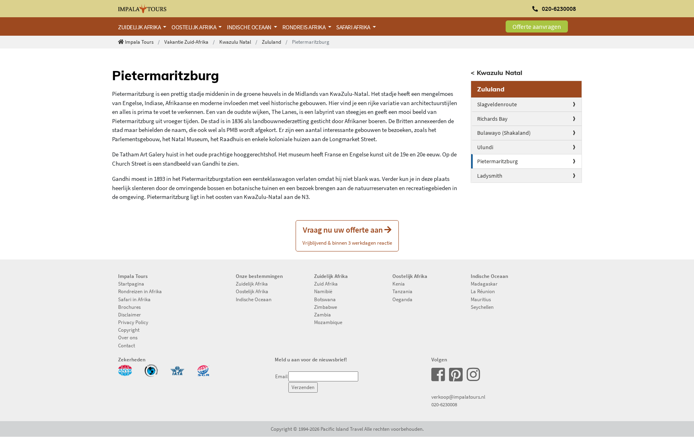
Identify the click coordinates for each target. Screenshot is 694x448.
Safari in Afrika (134, 299)
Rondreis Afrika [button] (304, 27)
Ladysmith (489, 175)
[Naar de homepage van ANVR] (125, 370)
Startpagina (131, 283)
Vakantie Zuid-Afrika (186, 42)
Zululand (271, 42)
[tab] (526, 89)
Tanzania (402, 291)
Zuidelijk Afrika (252, 283)
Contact (126, 345)
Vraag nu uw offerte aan (347, 235)
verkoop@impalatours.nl (458, 396)
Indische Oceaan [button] (249, 27)
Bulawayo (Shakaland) (504, 132)
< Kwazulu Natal (496, 73)
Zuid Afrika (326, 283)
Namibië (323, 291)
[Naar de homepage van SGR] (203, 370)
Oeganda (402, 299)
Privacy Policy (133, 322)
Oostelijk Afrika (252, 291)
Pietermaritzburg (497, 161)
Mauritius (481, 299)
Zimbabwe (325, 307)
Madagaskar (484, 283)
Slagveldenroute (497, 104)
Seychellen (482, 307)
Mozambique (328, 322)
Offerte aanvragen (536, 26)
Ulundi (485, 147)
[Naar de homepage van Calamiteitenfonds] (151, 370)
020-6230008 (444, 404)
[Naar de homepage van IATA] (177, 370)
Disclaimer (129, 314)
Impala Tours (139, 42)
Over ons (127, 337)
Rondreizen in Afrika (140, 291)
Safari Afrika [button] (353, 27)
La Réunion (483, 291)
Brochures (129, 307)
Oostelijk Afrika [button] (194, 27)
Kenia (398, 283)
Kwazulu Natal (235, 42)
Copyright (128, 329)
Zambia (322, 314)
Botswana (325, 299)
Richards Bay (492, 118)
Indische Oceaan (253, 299)
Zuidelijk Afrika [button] (140, 27)
